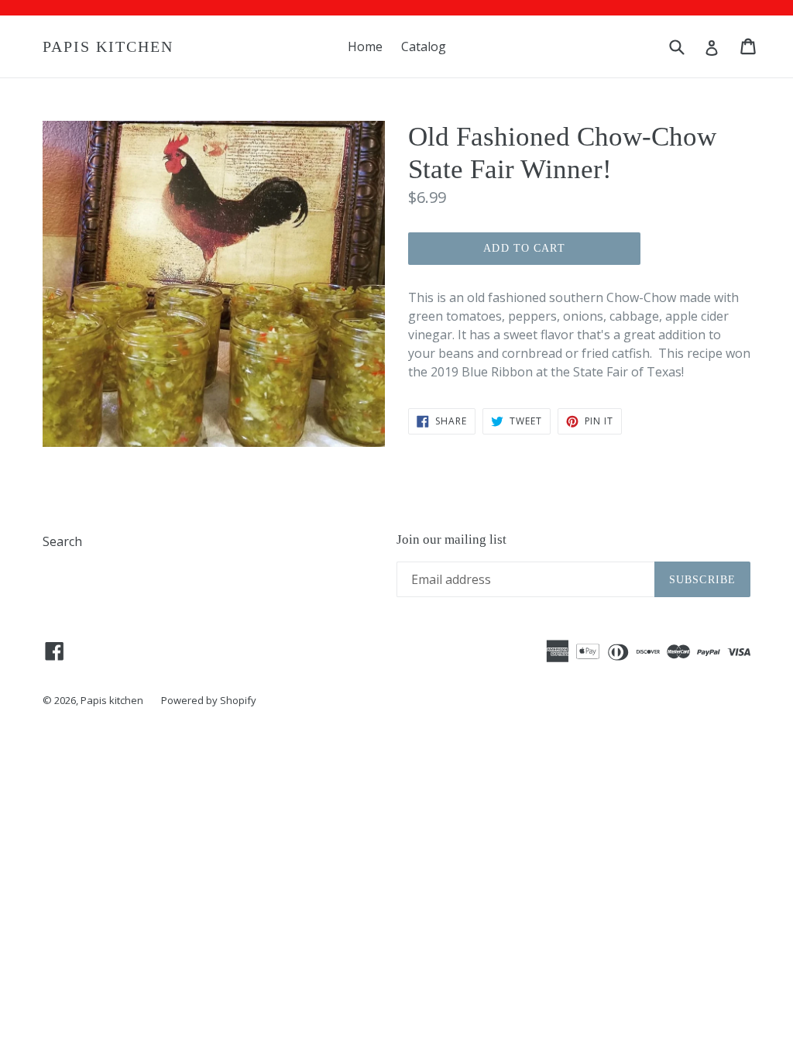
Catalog (423, 46)
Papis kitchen (108, 46)
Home (365, 46)
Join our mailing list (451, 539)
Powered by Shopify (208, 700)
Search (62, 541)
